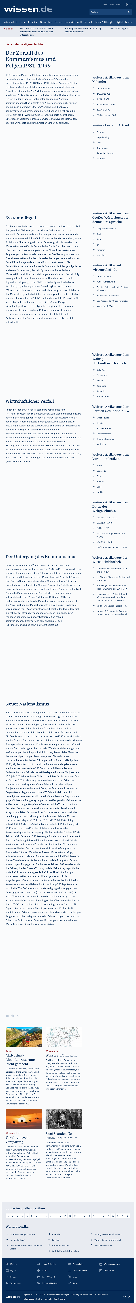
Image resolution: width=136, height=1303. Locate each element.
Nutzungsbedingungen (32, 1299)
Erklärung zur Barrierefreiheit (83, 1294)
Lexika (128, 22)
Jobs (112, 4)
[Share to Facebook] (12, 1016)
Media (118, 4)
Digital (119, 22)
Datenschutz (40, 1294)
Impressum (28, 1294)
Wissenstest (10, 22)
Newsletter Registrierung (54, 1299)
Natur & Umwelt (73, 22)
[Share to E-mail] (7, 1016)
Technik (88, 22)
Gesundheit (46, 22)
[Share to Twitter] (17, 1016)
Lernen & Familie (29, 22)
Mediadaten (103, 1294)
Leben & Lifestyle (104, 22)
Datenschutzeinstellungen (58, 1294)
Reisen (58, 22)
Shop (105, 4)
